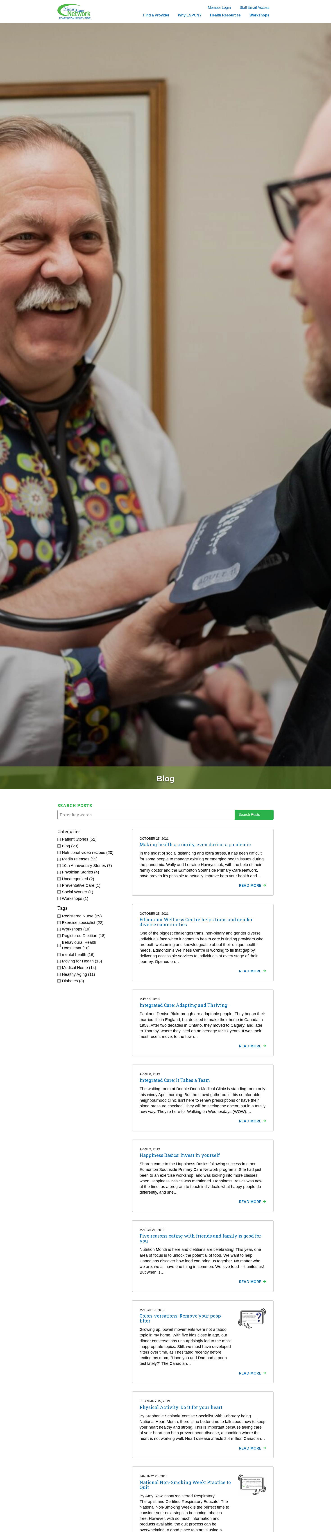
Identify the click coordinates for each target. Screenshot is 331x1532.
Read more (250, 885)
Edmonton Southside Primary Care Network (74, 11)
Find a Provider (156, 15)
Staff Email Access (254, 7)
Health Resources (225, 15)
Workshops (259, 15)
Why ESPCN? (190, 15)
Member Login (219, 7)
